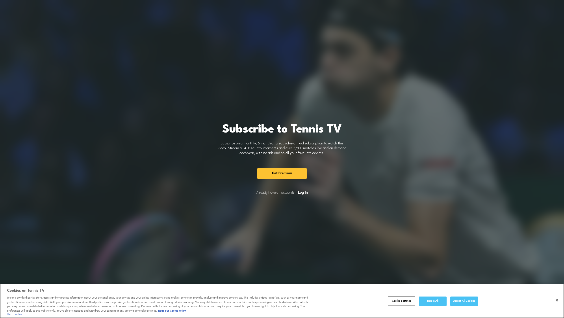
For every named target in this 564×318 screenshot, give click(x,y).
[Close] (557, 300)
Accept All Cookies (464, 301)
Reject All (432, 301)
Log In (303, 193)
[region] (282, 301)
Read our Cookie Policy (172, 310)
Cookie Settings (401, 301)
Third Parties (14, 314)
